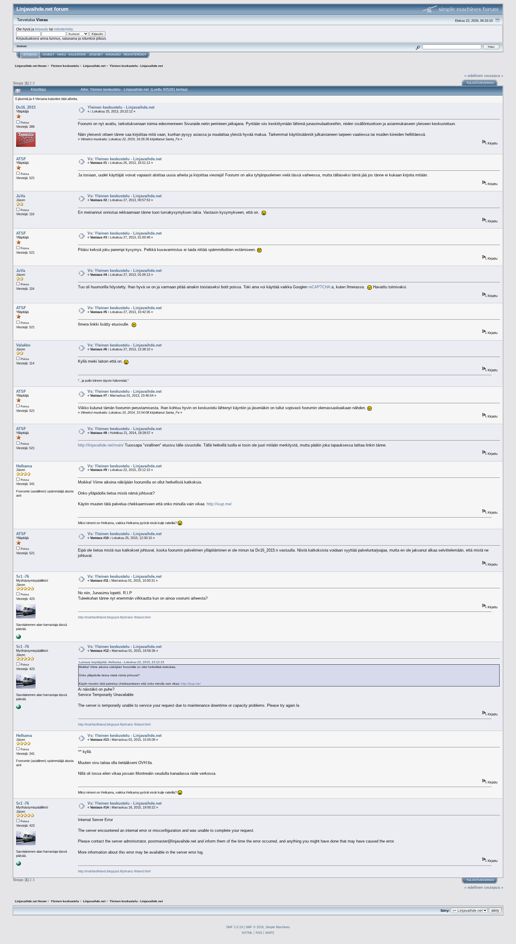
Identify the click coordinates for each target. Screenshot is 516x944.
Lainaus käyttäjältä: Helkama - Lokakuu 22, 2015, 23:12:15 (121, 662)
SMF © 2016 (254, 927)
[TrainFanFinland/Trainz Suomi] (18, 638)
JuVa (20, 196)
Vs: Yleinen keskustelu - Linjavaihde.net (124, 159)
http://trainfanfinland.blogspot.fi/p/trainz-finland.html (114, 617)
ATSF (21, 159)
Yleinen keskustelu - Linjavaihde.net (120, 107)
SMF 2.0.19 (234, 927)
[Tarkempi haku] (418, 46)
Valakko (23, 345)
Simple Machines (277, 927)
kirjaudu (41, 29)
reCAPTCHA (319, 287)
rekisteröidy (63, 29)
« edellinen (473, 75)
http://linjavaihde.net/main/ (101, 445)
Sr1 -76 (22, 576)
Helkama (24, 466)
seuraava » (493, 75)
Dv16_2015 (26, 107)
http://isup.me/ (219, 504)
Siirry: (445, 910)
